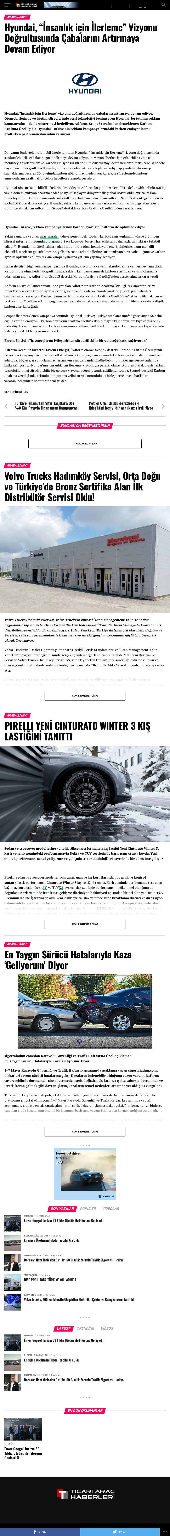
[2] (61, 887)
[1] (45, 887)
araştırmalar (49, 236)
